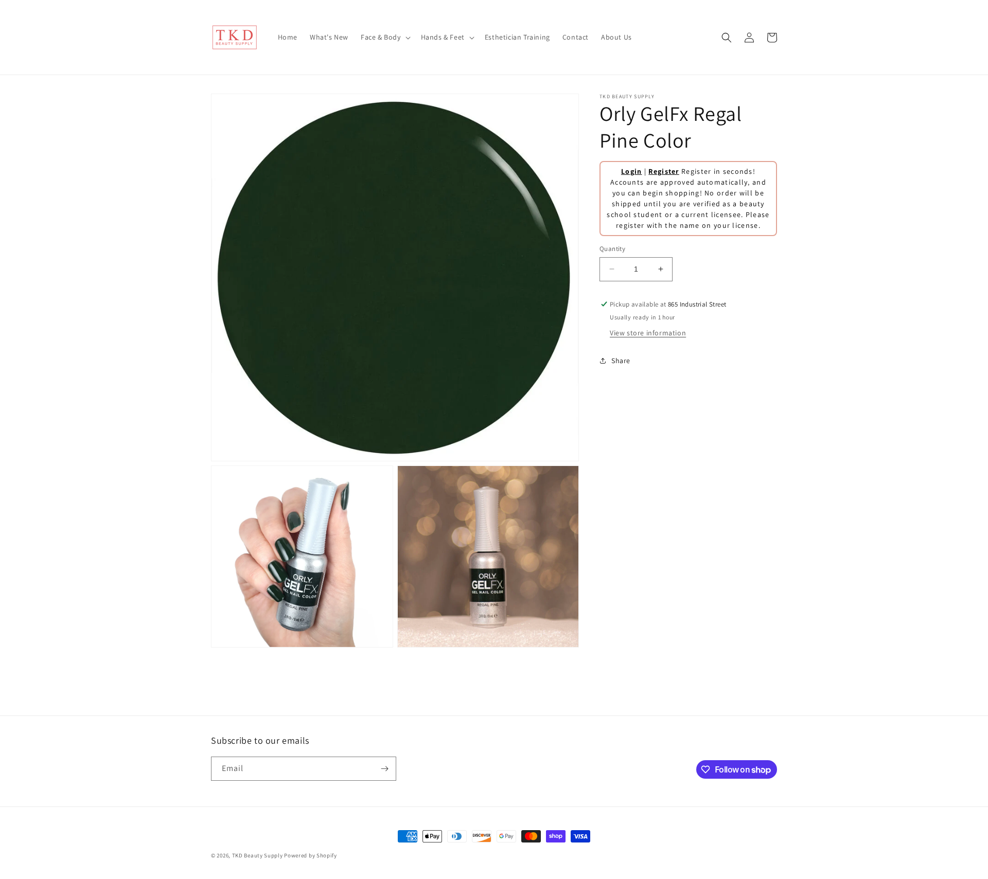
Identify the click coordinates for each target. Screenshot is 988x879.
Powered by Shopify (310, 855)
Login (631, 171)
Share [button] (620, 360)
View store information (648, 332)
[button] (385, 37)
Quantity (612, 248)
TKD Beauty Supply (257, 855)
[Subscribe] (384, 769)
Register (663, 171)
